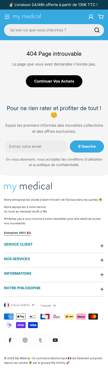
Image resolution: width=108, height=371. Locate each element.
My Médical (22, 358)
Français (46, 305)
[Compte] (91, 17)
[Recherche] (97, 30)
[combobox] (54, 30)
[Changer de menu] (7, 17)
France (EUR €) (20, 305)
